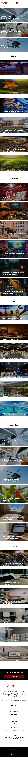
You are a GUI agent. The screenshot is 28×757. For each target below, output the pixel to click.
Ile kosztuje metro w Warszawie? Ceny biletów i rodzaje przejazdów (13, 17)
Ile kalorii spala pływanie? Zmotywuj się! (13, 415)
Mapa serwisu (14, 752)
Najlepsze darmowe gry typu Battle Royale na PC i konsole (13, 254)
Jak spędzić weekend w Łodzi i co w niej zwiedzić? (14, 734)
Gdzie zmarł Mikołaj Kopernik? (11, 75)
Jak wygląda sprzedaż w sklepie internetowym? (11, 603)
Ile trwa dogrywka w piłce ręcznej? (12, 378)
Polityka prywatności (14, 749)
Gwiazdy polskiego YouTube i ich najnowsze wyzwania (12, 235)
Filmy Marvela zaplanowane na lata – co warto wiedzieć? (13, 292)
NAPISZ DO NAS (14, 676)
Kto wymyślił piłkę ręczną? (10, 339)
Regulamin (14, 755)
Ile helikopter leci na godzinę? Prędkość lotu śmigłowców (10, 47)
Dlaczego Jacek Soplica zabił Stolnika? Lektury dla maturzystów (13, 150)
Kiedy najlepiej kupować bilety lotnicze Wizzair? (11, 518)
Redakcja (14, 706)
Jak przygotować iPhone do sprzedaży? (10, 583)
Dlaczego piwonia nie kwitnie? (11, 171)
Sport (14, 301)
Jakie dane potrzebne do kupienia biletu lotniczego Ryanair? (12, 537)
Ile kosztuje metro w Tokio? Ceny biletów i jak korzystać (11, 32)
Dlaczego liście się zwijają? (10, 94)
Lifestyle (14, 56)
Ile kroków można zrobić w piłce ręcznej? (12, 319)
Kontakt (13, 708)
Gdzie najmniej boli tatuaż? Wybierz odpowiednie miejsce (13, 112)
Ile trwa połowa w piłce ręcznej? (12, 358)
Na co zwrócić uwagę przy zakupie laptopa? (12, 622)
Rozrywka (14, 178)
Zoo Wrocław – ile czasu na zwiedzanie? (10, 499)
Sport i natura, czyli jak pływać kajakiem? (11, 396)
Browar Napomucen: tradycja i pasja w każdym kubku (14, 738)
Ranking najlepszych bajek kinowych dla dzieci (13, 197)
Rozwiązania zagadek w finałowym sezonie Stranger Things (13, 273)
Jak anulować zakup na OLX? (10, 661)
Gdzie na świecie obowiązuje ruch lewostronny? (12, 131)
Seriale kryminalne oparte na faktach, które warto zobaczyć (13, 216)
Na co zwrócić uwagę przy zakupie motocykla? (12, 564)
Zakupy (14, 546)
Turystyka (14, 424)
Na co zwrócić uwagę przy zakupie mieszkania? (12, 641)
